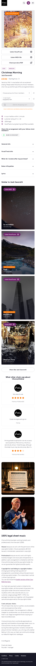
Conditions (4, 655)
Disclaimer (23, 655)
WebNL (4, 658)
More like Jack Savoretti (18, 369)
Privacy (11, 655)
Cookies (17, 655)
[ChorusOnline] (4, 3)
